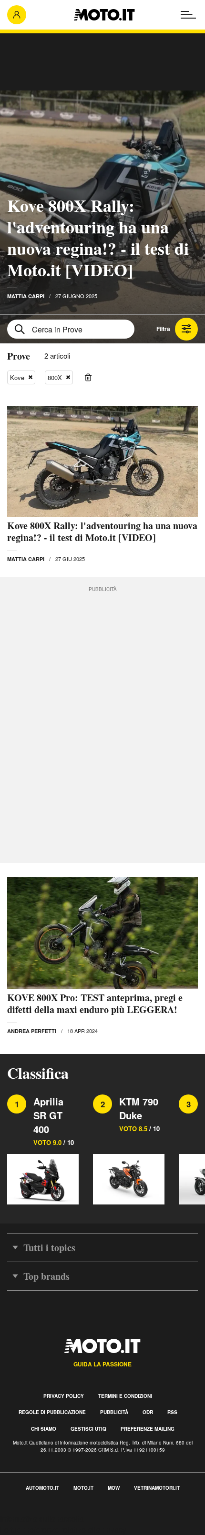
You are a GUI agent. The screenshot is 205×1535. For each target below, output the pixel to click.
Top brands (46, 1276)
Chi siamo (43, 1428)
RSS (172, 1412)
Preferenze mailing (147, 1428)
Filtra (163, 328)
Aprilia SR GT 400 (48, 1115)
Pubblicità (114, 1412)
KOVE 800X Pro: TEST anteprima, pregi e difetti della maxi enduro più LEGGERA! (95, 1003)
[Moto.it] (104, 14)
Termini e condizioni (125, 1396)
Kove (17, 377)
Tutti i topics (49, 1247)
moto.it (83, 1488)
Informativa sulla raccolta (42, 1518)
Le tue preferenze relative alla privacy (63, 1529)
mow (114, 1488)
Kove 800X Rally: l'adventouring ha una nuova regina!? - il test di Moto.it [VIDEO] (98, 237)
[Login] (16, 14)
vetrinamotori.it (157, 1488)
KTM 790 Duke (138, 1108)
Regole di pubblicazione (52, 1412)
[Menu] (188, 14)
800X (55, 377)
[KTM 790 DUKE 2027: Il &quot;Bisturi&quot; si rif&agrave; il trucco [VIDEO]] (128, 1178)
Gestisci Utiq (88, 1428)
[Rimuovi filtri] (88, 378)
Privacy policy (63, 1396)
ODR (148, 1412)
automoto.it (42, 1488)
